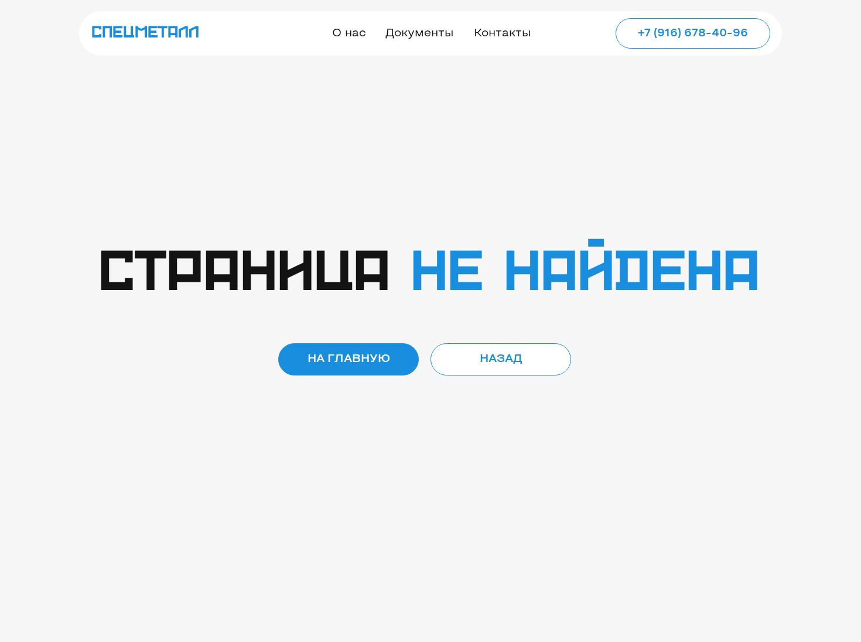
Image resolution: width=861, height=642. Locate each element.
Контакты (502, 33)
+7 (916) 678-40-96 (693, 33)
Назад (501, 359)
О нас (349, 33)
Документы (419, 33)
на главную (349, 359)
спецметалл (145, 33)
